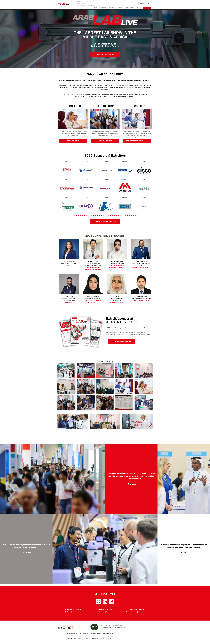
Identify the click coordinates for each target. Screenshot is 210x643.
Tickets (142, 3)
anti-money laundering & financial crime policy (102, 633)
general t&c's (94, 638)
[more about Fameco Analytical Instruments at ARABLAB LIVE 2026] (86, 188)
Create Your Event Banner (116, 7)
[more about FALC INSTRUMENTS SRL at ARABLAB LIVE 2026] (86, 170)
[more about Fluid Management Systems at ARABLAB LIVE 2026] (105, 188)
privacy (87, 638)
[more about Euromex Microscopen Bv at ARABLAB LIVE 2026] (66, 170)
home (95, 7)
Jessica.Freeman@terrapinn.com (105, 612)
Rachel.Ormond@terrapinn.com (137, 612)
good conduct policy (72, 633)
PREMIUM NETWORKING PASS (137, 141)
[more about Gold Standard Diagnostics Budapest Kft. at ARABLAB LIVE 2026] (144, 188)
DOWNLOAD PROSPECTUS (105, 54)
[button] (151, 424)
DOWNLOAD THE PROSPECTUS (105, 221)
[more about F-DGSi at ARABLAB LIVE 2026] (86, 206)
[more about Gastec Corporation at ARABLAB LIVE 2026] (124, 188)
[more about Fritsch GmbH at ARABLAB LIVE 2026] (124, 170)
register (147, 8)
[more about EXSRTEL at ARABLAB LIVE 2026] (66, 206)
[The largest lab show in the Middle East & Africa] (63, 4)
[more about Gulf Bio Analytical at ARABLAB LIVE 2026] (144, 206)
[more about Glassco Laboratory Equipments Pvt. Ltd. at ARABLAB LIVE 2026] (144, 170)
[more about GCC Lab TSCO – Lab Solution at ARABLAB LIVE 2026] (124, 206)
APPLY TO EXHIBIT (105, 141)
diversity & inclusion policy (83, 636)
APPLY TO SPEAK (73, 141)
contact (102, 638)
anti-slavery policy (84, 633)
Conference (139, 7)
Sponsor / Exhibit (129, 7)
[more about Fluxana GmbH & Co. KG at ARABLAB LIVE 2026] (105, 206)
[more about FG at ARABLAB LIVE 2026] (105, 170)
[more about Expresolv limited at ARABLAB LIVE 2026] (66, 188)
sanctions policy (107, 636)
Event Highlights (103, 7)
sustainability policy (96, 636)
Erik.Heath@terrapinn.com (72, 612)
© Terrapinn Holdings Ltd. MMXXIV (75, 638)
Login (147, 3)
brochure (108, 638)
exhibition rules (70, 636)
